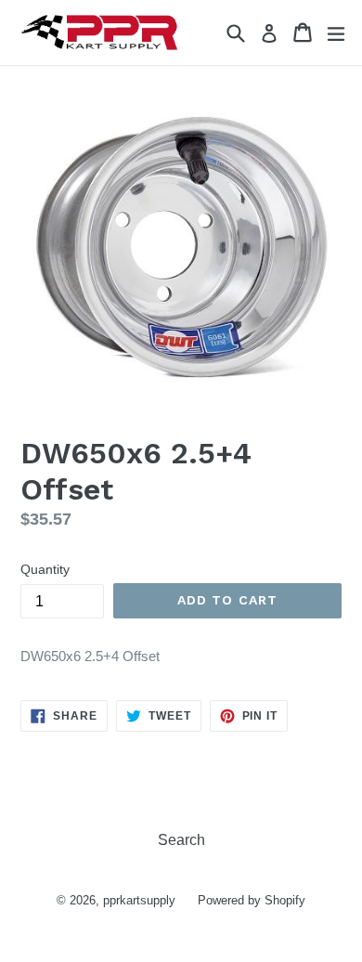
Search (181, 840)
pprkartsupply (139, 900)
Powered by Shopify (251, 900)
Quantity (45, 569)
